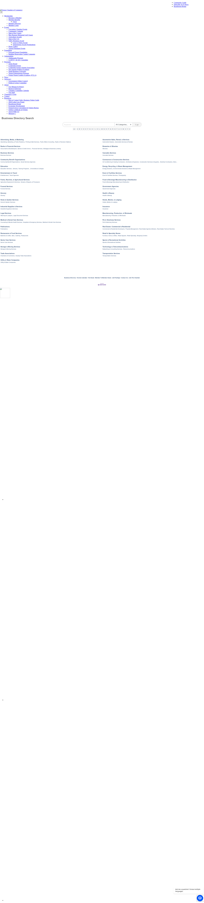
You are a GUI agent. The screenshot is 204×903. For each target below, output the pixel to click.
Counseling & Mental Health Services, (11, 222)
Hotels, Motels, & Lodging (112, 200)
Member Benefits (14, 20)
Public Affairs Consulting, (47, 142)
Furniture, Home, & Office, (110, 235)
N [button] (104, 129)
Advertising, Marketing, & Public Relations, (13, 142)
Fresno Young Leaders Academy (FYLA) (22, 75)
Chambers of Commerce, (8, 256)
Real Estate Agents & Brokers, (148, 229)
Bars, (13, 235)
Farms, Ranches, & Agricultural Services (15, 180)
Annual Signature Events (16, 48)
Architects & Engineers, (132, 162)
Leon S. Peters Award (20, 43)
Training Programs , (24, 168)
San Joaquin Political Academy (18, 69)
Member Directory (14, 23)
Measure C (12, 113)
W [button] (123, 129)
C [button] (81, 129)
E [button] (85, 129)
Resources (7, 98)
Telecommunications (129, 249)
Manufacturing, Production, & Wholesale (117, 213)
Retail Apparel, (122, 235)
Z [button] (129, 129)
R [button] (112, 129)
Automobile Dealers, (108, 142)
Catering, (18, 235)
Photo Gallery (13, 46)
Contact (6, 96)
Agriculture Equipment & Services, (10, 182)
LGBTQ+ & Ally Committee (18, 60)
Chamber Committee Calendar (18, 90)
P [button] (108, 129)
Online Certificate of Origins (18, 110)
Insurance (106, 206)
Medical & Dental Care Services (12, 220)
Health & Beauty (108, 193)
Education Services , (6, 168)
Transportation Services (111, 253)
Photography (122, 175)
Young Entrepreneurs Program (18, 73)
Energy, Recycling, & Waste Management (117, 166)
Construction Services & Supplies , (150, 162)
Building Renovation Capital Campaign (21, 54)
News (6, 77)
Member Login (13, 25)
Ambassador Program (15, 58)
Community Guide (180, 3)
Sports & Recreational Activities (114, 240)
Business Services (7, 153)
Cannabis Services (109, 153)
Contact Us (124, 278)
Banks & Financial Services (10, 146)
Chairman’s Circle (10, 94)
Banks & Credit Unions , (24, 148)
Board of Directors (14, 89)
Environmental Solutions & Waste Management (126, 168)
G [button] (89, 129)
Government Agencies (111, 186)
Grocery (3, 193)
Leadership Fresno (14, 66)
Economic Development (16, 106)
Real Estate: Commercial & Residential (116, 226)
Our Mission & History (16, 87)
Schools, (15, 168)
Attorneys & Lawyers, (7, 215)
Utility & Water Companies (10, 260)
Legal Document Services (20, 215)
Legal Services (6, 213)
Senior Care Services (8, 240)
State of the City (13, 39)
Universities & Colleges (37, 168)
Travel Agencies (14, 175)
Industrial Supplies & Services (11, 206)
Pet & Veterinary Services (112, 220)
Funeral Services (7, 186)
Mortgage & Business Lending (52, 148)
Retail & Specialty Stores (111, 233)
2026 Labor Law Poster (16, 102)
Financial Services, (37, 148)
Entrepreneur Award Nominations (24, 45)
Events (6, 27)
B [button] (79, 129)
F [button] (87, 129)
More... (175, 162)
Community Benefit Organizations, (10, 162)
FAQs (15, 22)
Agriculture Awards (15, 37)
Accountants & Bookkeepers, (9, 148)
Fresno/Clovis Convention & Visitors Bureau (23, 108)
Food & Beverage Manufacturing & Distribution (120, 180)
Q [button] (110, 129)
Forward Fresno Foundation (17, 52)
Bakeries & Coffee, (6, 235)
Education (4, 166)
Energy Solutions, (108, 168)
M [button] (101, 129)
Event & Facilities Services (112, 173)
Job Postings (116, 278)
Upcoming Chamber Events (17, 29)
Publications (5, 226)
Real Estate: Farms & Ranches (166, 229)
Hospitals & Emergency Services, (32, 222)
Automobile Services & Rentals (124, 142)
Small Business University (17, 71)
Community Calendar (15, 31)
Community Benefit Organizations (13, 159)
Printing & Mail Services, (33, 142)
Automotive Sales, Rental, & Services (116, 139)
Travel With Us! (13, 112)
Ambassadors (8, 56)
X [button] (125, 129)
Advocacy (7, 79)
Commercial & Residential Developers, (114, 229)
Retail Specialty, (131, 235)
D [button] (83, 129)
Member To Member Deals (103, 278)
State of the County (14, 33)
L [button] (99, 129)
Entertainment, (5, 175)
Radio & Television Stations (63, 142)
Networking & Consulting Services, (113, 249)
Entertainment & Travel (9, 173)
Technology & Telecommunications (115, 247)
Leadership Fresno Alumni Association (21, 67)
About (6, 85)
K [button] (97, 129)
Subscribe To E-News (181, 4)
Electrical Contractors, (166, 162)
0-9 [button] (74, 129)
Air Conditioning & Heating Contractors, (114, 162)
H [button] (92, 129)
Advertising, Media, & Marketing (12, 139)
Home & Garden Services (9, 200)
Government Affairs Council (18, 81)
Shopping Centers (142, 235)
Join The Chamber (134, 278)
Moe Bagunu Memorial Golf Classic (20, 35)
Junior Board (12, 64)
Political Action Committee (17, 83)
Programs (7, 62)
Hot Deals (91, 278)
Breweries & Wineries (110, 146)
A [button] (77, 129)
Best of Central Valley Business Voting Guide (23, 100)
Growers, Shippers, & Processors (30, 182)
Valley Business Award (16, 41)
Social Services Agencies (28, 162)
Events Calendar (82, 278)
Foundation (8, 50)
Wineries (105, 148)
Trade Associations (8, 253)
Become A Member (15, 18)
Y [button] (127, 129)
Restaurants (24, 235)
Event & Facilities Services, (110, 175)
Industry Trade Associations (23, 256)
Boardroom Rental (180, 6)
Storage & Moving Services (10, 247)
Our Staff (11, 92)
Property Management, (132, 229)
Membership (8, 16)
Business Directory (70, 278)
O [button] (106, 129)
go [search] (138, 124)
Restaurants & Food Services (11, 233)
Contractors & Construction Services (116, 159)
